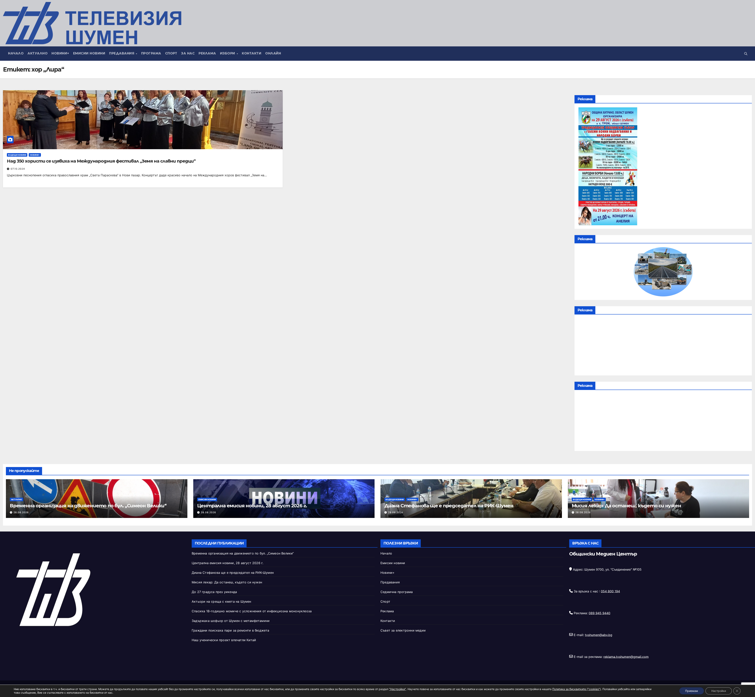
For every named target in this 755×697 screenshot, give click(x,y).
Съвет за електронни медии (403, 630)
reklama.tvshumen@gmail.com (626, 656)
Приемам (691, 690)
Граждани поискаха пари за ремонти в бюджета (230, 630)
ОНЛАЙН (273, 53)
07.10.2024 (18, 168)
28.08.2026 (21, 512)
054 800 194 (610, 591)
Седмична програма (396, 592)
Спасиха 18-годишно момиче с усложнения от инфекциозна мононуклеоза (252, 611)
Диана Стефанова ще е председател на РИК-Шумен (448, 505)
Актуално (38, 53)
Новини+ (60, 53)
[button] (745, 54)
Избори (228, 53)
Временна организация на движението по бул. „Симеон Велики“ (88, 505)
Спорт (171, 53)
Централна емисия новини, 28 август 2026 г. (252, 505)
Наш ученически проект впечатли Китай (224, 640)
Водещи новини (17, 155)
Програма (151, 53)
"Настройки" (397, 689)
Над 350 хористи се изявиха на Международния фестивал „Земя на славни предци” (101, 161)
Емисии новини (89, 53)
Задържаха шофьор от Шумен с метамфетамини (231, 621)
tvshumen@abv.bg (598, 635)
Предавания (122, 53)
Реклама (207, 53)
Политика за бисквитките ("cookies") (576, 689)
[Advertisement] (663, 345)
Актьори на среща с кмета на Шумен (221, 601)
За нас (188, 53)
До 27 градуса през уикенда (214, 592)
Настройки (718, 690)
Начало (16, 53)
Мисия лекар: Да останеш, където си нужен (626, 505)
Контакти (251, 53)
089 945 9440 (599, 613)
